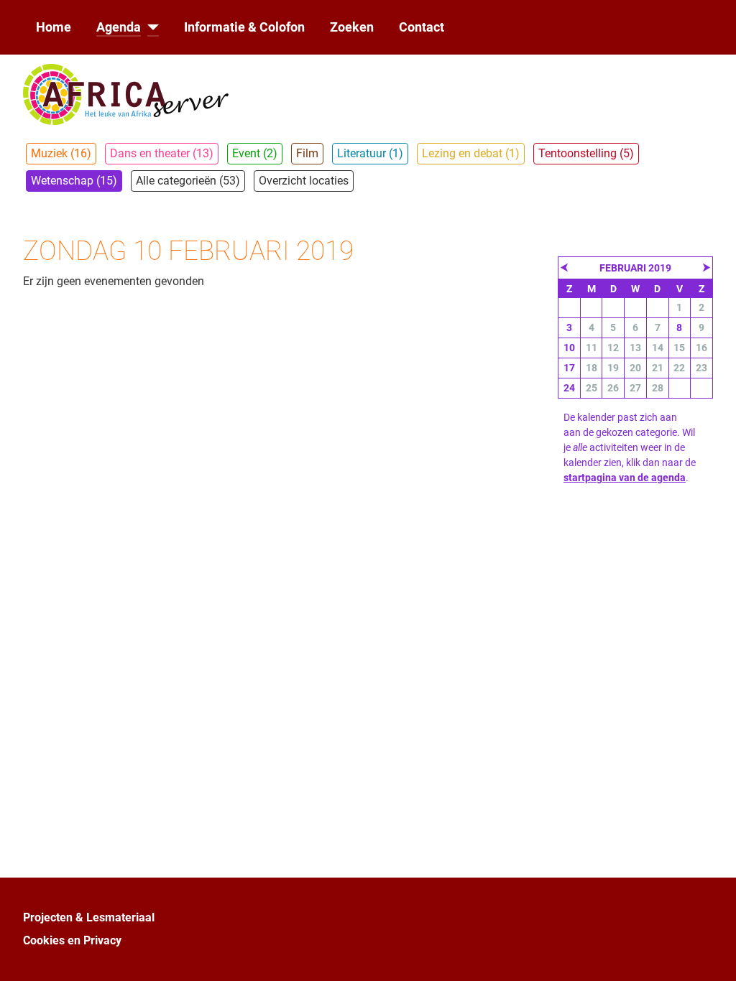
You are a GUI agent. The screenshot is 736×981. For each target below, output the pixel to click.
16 (701, 347)
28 (657, 388)
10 (569, 347)
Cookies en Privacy (72, 940)
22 (679, 367)
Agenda (118, 27)
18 (591, 367)
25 (591, 388)
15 (679, 347)
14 (657, 347)
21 (657, 367)
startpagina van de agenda (625, 477)
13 (635, 347)
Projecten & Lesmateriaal (89, 917)
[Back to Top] (710, 954)
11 (591, 347)
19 (613, 367)
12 (613, 347)
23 (701, 367)
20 (635, 367)
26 (613, 388)
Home (53, 27)
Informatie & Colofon (244, 27)
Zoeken (352, 27)
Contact (421, 27)
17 (569, 367)
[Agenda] (150, 27)
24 (569, 388)
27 (635, 388)
